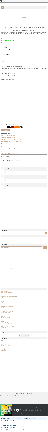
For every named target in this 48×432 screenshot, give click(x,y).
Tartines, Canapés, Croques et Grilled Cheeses (10, 325)
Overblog (30, 393)
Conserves (3, 299)
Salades (2, 321)
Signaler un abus (40, 395)
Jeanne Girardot (7, 395)
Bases (2, 294)
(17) (6, 345)
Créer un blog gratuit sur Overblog (23, 395)
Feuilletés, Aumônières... (5, 304)
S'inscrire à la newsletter (5, 130)
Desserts (2, 301)
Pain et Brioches (4, 314)
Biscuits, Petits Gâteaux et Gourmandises (9, 296)
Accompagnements (4, 291)
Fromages (2, 307)
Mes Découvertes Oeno (5, 312)
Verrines (2, 328)
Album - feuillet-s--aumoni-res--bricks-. (8, 292)
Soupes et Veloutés (4, 322)
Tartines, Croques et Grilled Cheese (8, 326)
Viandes (2, 330)
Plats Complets (3, 318)
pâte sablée (4, 42)
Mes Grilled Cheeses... (5, 313)
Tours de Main (3, 327)
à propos (32, 413)
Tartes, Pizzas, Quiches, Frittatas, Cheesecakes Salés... (11, 323)
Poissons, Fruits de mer (5, 319)
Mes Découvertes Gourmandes (7, 311)
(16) (3, 348)
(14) (3, 349)
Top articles (31, 395)
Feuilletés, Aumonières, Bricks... (7, 306)
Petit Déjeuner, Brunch (5, 317)
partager (25, 413)
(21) (2, 343)
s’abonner (18, 413)
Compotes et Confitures (5, 298)
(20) (4, 344)
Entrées (2, 302)
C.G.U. (45, 395)
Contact (35, 395)
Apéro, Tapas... (4, 293)
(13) (3, 350)
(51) (3, 340)
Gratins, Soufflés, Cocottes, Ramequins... (9, 308)
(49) (3, 341)
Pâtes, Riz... (3, 316)
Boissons (2, 297)
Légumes (2, 309)
